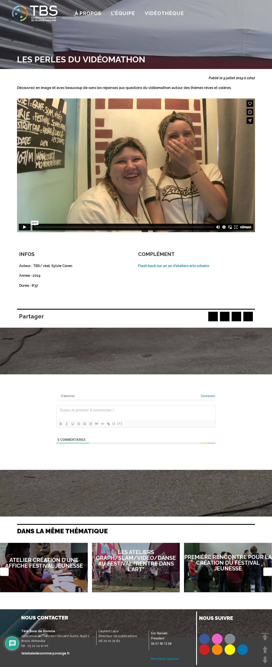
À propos (88, 13)
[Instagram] (217, 639)
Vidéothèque (164, 13)
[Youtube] (204, 649)
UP (265, 649)
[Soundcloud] (217, 649)
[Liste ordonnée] (85, 423)
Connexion (207, 396)
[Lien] (108, 423)
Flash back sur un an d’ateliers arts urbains (173, 266)
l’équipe (123, 13)
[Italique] (67, 423)
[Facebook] (204, 639)
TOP (265, 637)
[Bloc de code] (102, 423)
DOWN (265, 660)
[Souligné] (73, 423)
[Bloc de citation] (96, 423)
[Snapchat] (230, 649)
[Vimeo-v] (230, 639)
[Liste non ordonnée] (91, 423)
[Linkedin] (242, 649)
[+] (120, 423)
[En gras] (61, 423)
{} (113, 423)
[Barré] (79, 423)
